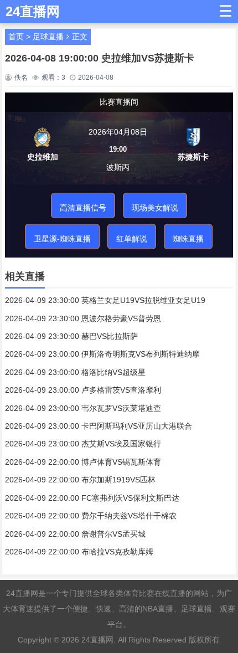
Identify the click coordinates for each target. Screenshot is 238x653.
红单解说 (131, 238)
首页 (16, 36)
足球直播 (48, 36)
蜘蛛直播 (188, 238)
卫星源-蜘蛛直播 (62, 238)
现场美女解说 (155, 207)
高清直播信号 (83, 207)
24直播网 (97, 639)
